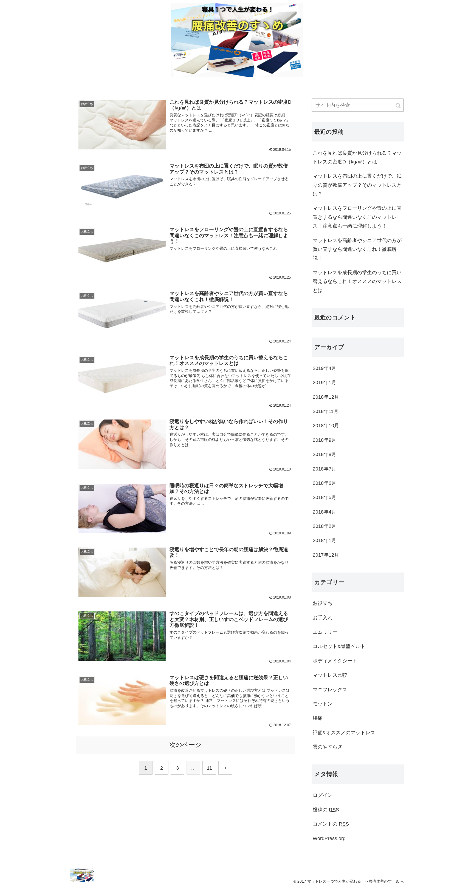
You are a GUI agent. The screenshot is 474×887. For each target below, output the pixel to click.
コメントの (331, 824)
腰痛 (318, 718)
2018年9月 (324, 440)
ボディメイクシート (335, 661)
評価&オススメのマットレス (344, 732)
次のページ (185, 744)
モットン (322, 704)
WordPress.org (329, 838)
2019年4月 (324, 368)
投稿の (326, 809)
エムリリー (325, 632)
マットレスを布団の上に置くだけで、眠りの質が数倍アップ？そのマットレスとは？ (357, 185)
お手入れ (322, 617)
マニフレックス (330, 689)
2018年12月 (326, 397)
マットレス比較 (330, 675)
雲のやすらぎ (327, 747)
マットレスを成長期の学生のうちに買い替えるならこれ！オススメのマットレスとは (357, 281)
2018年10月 (326, 425)
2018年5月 (324, 497)
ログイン (322, 795)
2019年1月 (324, 382)
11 (209, 768)
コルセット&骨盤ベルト (339, 646)
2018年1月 (324, 540)
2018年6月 (324, 483)
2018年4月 (324, 512)
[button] (398, 105)
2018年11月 (325, 411)
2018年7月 (324, 469)
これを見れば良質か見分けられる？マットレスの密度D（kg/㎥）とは (357, 157)
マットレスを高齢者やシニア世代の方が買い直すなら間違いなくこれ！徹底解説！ (357, 249)
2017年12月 (326, 555)
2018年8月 (324, 454)
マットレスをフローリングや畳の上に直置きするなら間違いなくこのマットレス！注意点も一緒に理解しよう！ (357, 217)
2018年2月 (324, 526)
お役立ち (322, 603)
